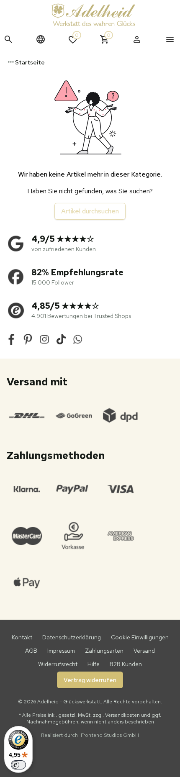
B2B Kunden (126, 664)
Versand (144, 650)
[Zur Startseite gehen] (93, 14)
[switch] (18, 764)
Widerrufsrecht (57, 664)
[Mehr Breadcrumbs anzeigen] (11, 62)
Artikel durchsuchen (90, 211)
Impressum (61, 650)
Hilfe (93, 664)
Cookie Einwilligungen (140, 637)
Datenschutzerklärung (71, 637)
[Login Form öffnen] (137, 39)
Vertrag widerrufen (90, 680)
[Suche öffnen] (8, 39)
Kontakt (22, 637)
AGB (31, 650)
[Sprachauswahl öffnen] (40, 39)
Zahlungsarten (104, 650)
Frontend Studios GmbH (109, 735)
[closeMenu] (170, 39)
